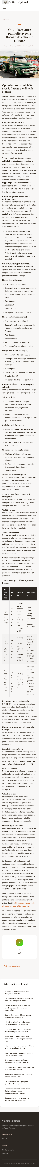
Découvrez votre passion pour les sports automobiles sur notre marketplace (17, 1007)
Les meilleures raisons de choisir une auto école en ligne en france (19, 999)
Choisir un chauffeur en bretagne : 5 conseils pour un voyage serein (18, 1023)
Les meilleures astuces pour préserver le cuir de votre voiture (19, 1068)
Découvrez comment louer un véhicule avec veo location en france (19, 1047)
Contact (5, 1154)
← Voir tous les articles (11, 966)
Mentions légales (8, 1150)
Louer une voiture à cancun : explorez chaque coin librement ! (19, 1054)
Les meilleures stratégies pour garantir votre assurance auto (16, 1082)
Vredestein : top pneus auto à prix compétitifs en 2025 (17, 992)
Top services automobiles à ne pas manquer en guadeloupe (18, 1016)
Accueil (5, 19)
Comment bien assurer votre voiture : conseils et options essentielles (19, 1030)
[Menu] (4, 9)
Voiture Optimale (19, 2)
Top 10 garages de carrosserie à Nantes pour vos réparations (17, 1099)
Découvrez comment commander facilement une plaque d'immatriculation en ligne (17, 1091)
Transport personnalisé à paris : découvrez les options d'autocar (17, 1061)
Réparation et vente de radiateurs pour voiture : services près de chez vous (18, 1038)
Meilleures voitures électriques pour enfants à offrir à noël (19, 1075)
